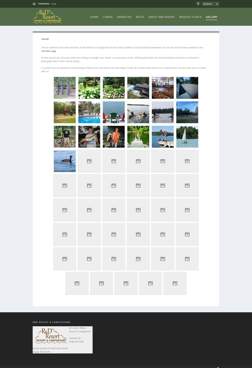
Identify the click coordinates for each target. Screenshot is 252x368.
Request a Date (190, 17)
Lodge (53, 3)
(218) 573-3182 (76, 341)
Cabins (108, 17)
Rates (140, 17)
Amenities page (48, 51)
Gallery (211, 17)
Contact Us (74, 338)
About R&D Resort (161, 17)
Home (94, 17)
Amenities (124, 17)
